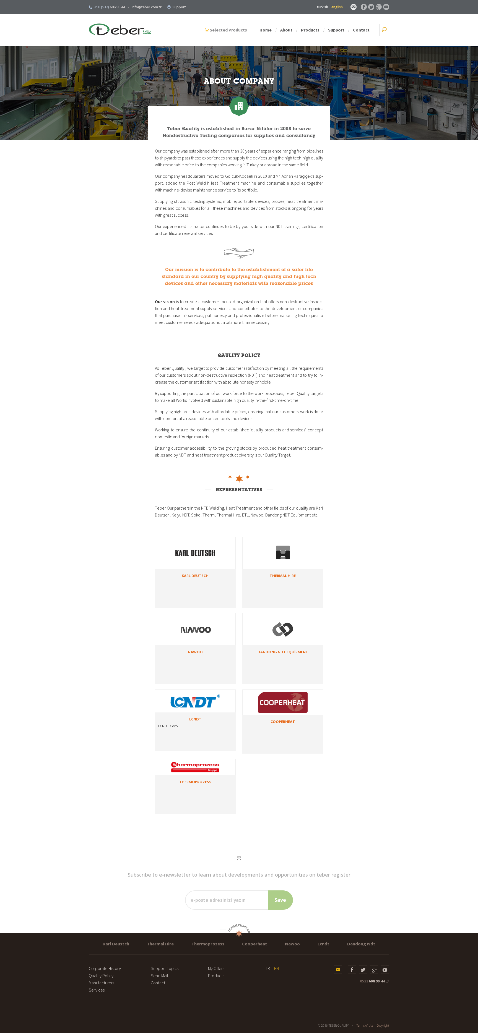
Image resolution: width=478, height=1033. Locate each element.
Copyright (383, 1025)
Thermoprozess (207, 944)
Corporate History (105, 968)
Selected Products (228, 30)
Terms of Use (365, 1025)
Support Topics (164, 968)
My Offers (216, 968)
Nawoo (292, 944)
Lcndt (323, 944)
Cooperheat (254, 944)
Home (265, 30)
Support (179, 7)
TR (267, 968)
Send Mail (159, 975)
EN (276, 968)
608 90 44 (372, 981)
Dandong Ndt (361, 944)
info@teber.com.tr (147, 7)
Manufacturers (101, 982)
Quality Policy (101, 975)
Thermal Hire (160, 944)
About (286, 30)
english (337, 7)
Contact (361, 30)
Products (310, 30)
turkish (322, 7)
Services (97, 990)
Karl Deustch (116, 944)
